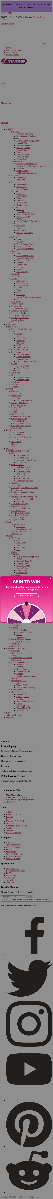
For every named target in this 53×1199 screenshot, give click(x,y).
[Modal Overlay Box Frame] (26, 599)
